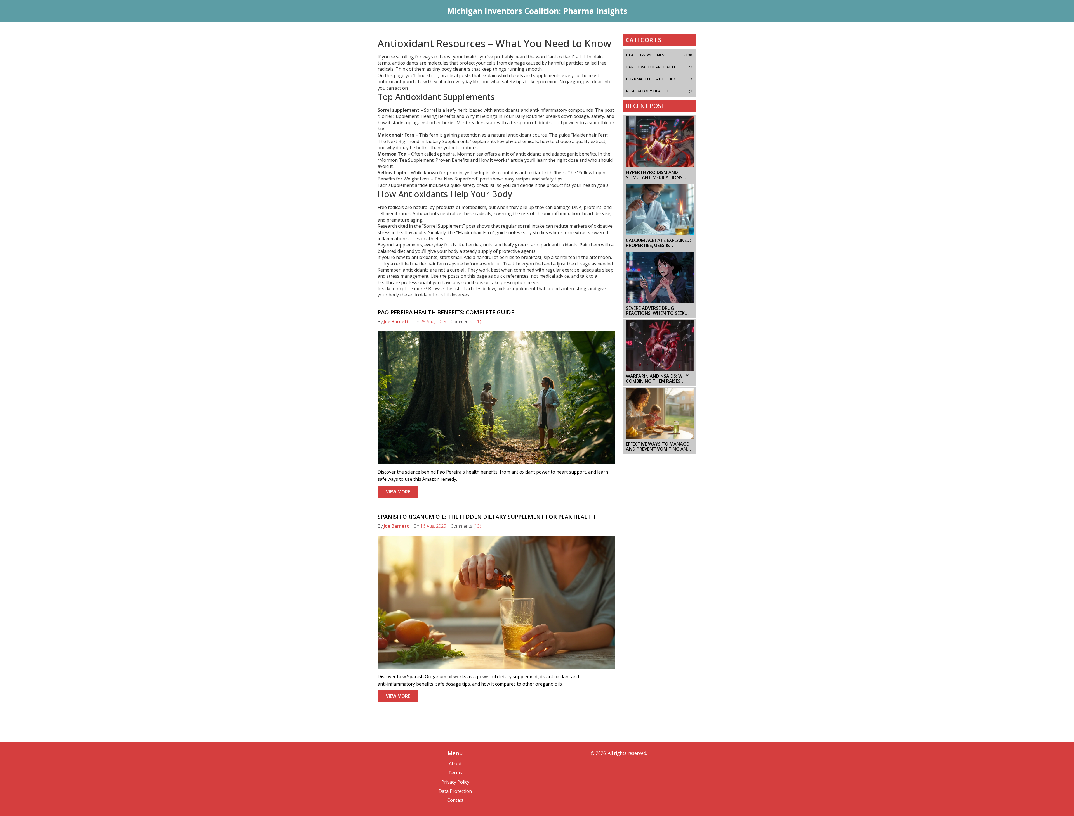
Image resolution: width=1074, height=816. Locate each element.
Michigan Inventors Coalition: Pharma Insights (537, 11)
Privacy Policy (455, 782)
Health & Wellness (660, 55)
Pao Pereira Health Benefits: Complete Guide (446, 312)
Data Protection (455, 791)
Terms (455, 773)
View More (398, 492)
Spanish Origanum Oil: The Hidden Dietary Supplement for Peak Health (486, 516)
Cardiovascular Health (660, 67)
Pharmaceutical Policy (660, 79)
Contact (455, 800)
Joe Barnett (396, 321)
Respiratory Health (660, 91)
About (455, 763)
